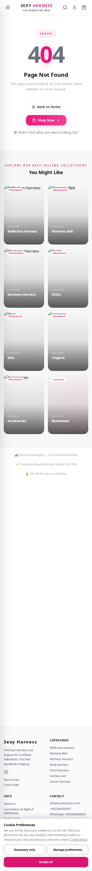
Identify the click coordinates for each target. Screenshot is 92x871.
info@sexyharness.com (65, 803)
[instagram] (6, 772)
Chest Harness (59, 770)
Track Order (11, 785)
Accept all (46, 862)
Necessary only (24, 850)
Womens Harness (61, 759)
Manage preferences (67, 850)
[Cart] (84, 7)
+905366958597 (60, 809)
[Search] (65, 7)
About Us (10, 804)
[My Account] (74, 7)
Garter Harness (60, 782)
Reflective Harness (62, 748)
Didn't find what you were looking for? (48, 132)
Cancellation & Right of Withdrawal (18, 811)
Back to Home (48, 107)
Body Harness (59, 765)
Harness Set (58, 776)
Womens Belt (58, 753)
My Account (11, 780)
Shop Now (46, 120)
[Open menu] (8, 7)
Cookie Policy (79, 840)
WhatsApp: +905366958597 (68, 814)
